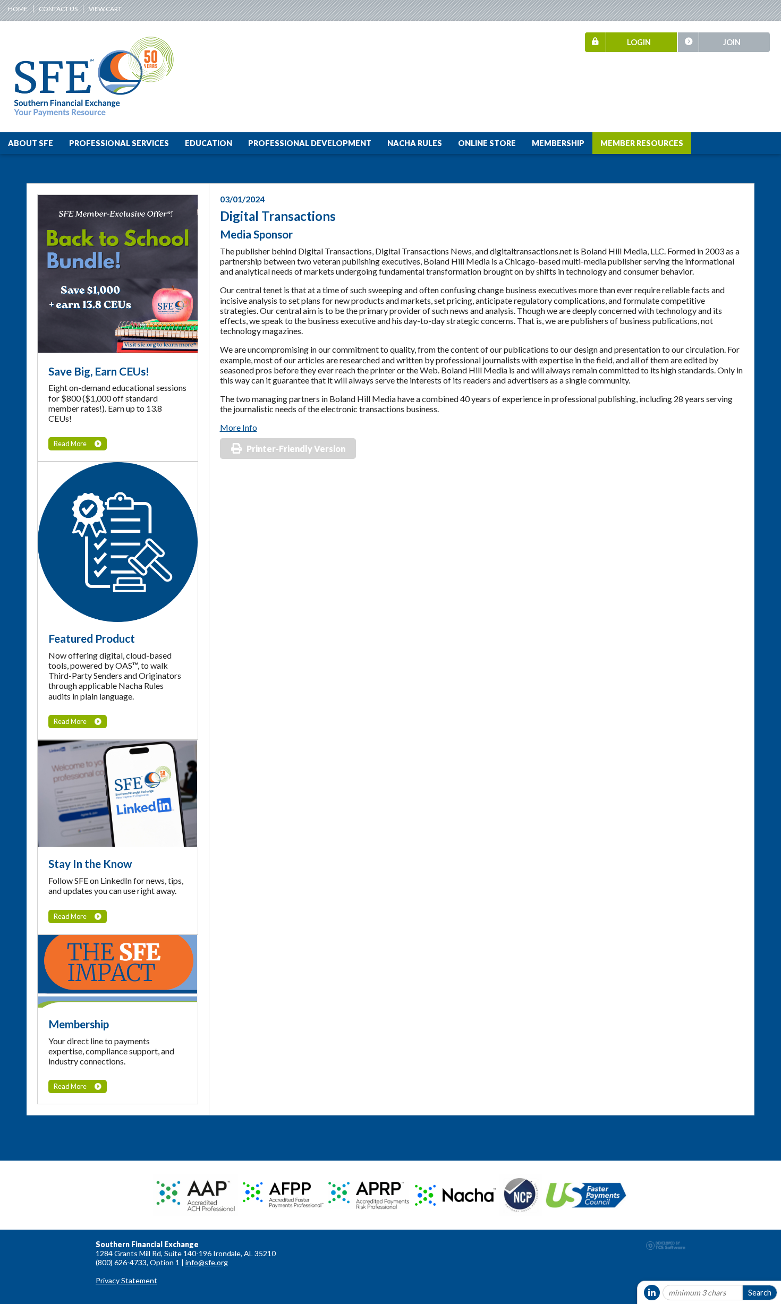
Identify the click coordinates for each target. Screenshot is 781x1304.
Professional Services (119, 143)
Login (639, 42)
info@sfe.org (206, 1262)
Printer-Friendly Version (296, 449)
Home (18, 9)
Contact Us (58, 9)
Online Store (487, 143)
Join (732, 42)
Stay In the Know (90, 863)
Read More (70, 443)
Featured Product (91, 638)
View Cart (105, 9)
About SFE (30, 143)
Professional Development (309, 143)
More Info (238, 427)
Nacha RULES (414, 143)
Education (208, 143)
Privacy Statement (126, 1280)
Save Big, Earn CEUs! (98, 371)
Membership (558, 143)
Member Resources (641, 143)
